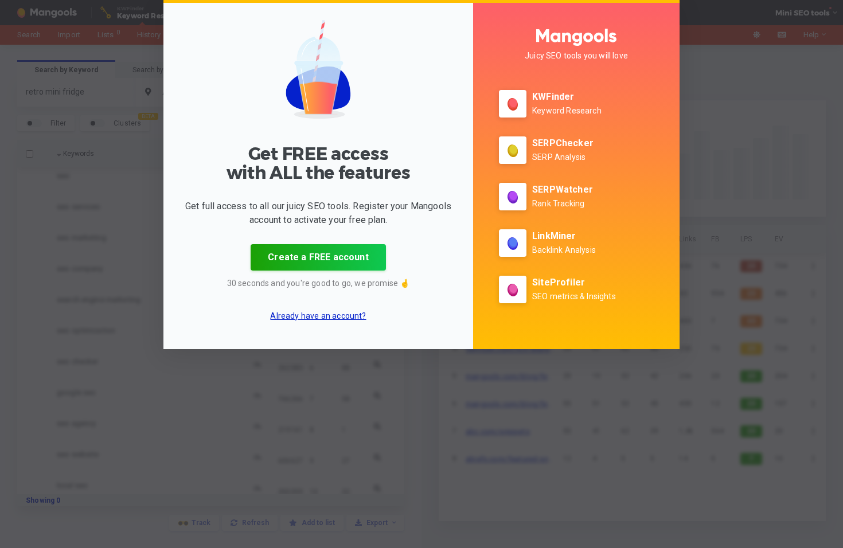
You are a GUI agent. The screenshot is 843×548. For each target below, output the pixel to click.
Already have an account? (318, 315)
